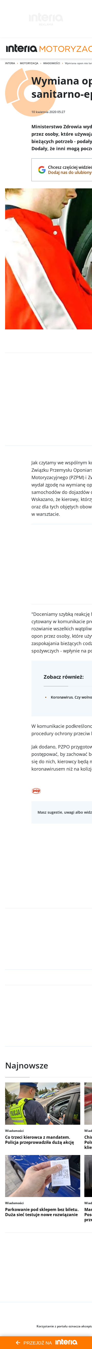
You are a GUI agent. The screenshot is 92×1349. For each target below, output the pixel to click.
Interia (10, 63)
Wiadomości (51, 63)
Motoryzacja (29, 63)
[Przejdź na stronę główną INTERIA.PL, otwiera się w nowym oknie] (22, 48)
